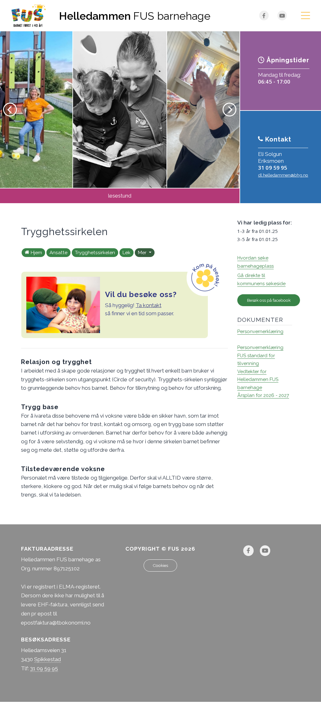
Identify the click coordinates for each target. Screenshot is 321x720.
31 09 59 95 (272, 167)
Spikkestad (47, 659)
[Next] (229, 109)
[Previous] (10, 109)
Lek (126, 252)
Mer (143, 252)
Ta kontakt (148, 305)
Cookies (160, 565)
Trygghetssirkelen (95, 252)
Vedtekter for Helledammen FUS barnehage (257, 379)
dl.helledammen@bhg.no (283, 174)
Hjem (36, 252)
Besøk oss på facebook (269, 300)
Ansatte (58, 252)
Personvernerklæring (260, 331)
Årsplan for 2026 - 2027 (263, 395)
